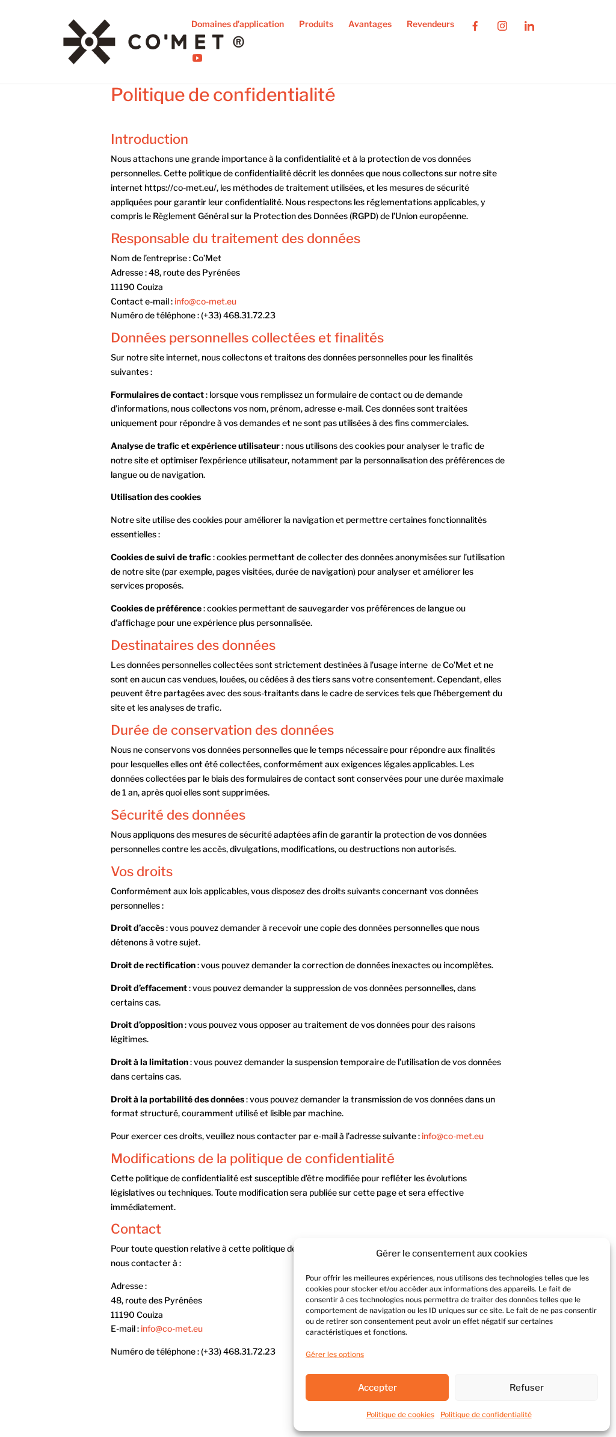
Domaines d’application (237, 24)
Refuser (527, 1387)
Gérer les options (335, 1354)
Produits (316, 24)
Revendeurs (430, 24)
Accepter (377, 1387)
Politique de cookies (400, 1414)
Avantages (370, 24)
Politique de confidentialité (486, 1414)
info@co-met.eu (205, 301)
